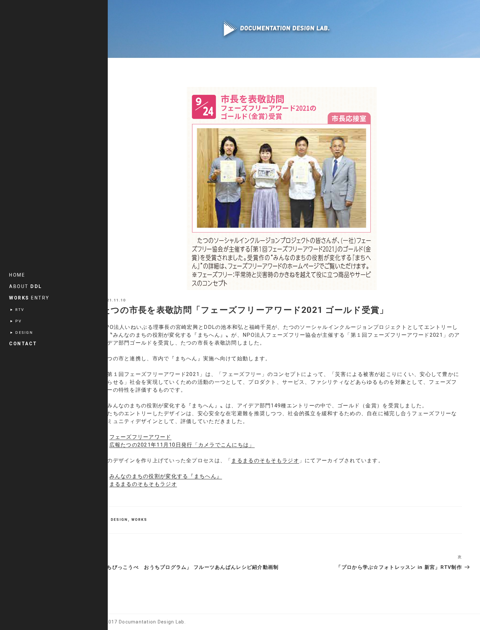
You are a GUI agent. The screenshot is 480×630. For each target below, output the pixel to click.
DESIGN (119, 520)
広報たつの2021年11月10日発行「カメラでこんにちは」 (182, 445)
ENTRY (29, 297)
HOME (17, 275)
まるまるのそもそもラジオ (265, 460)
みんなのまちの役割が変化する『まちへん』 (165, 476)
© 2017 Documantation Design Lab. (143, 621)
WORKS (139, 520)
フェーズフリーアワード (140, 437)
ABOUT (25, 286)
